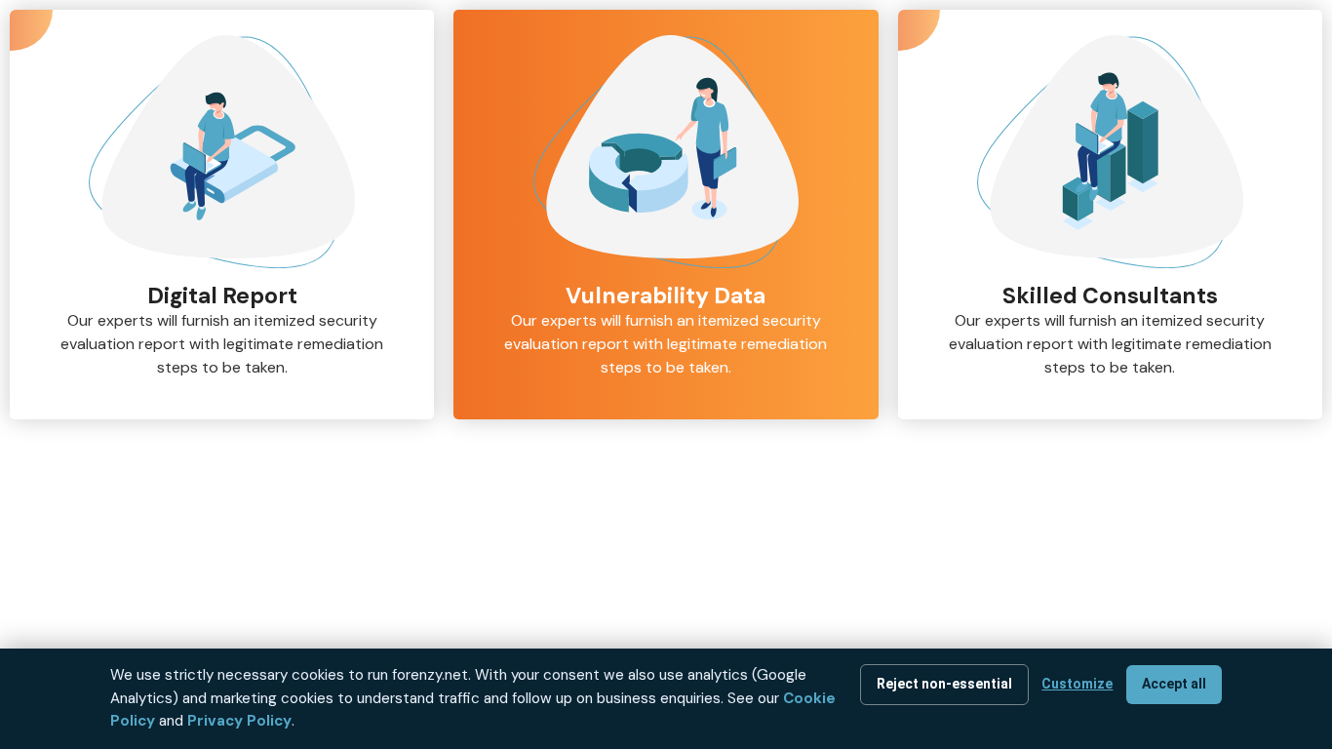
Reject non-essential (944, 683)
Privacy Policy (239, 720)
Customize (1077, 683)
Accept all (1174, 683)
